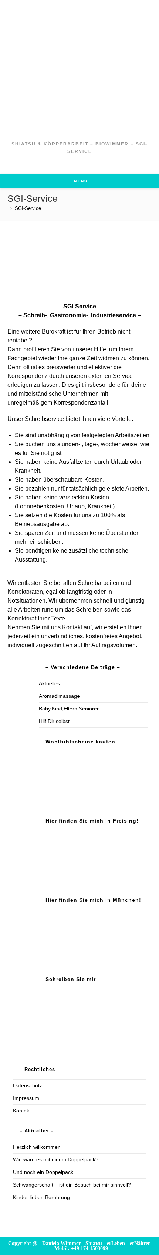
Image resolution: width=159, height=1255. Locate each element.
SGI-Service (28, 208)
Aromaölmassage (59, 696)
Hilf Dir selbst (54, 721)
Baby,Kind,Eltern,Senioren (69, 709)
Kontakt (22, 1111)
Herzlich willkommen (37, 1147)
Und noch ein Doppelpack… (45, 1172)
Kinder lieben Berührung (41, 1197)
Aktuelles (49, 683)
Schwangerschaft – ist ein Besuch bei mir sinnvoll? (72, 1185)
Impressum (26, 1098)
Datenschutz (27, 1085)
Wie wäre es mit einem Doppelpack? (55, 1159)
